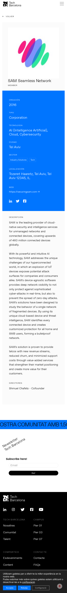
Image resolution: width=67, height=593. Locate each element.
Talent (6, 539)
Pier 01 (38, 526)
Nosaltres (9, 526)
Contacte (39, 558)
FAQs (37, 565)
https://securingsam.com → (24, 191)
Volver (9, 16)
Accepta (9, 588)
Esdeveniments (12, 558)
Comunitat (9, 532)
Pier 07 (38, 539)
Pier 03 (38, 532)
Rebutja (24, 588)
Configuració (40, 588)
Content (8, 565)
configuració (28, 582)
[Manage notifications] (59, 586)
